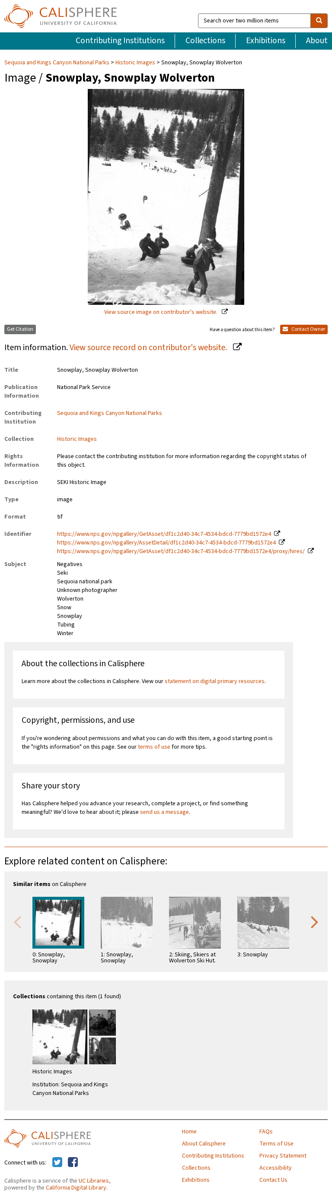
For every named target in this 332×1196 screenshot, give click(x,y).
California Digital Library (76, 1187)
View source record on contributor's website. (149, 348)
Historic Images (135, 62)
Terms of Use (276, 1144)
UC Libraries (94, 1181)
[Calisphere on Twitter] (57, 1163)
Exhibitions (265, 41)
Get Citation (20, 329)
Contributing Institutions (120, 41)
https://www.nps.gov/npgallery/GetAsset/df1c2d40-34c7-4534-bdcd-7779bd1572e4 (164, 534)
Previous (17, 921)
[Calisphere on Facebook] (73, 1163)
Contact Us (273, 1180)
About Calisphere (204, 1144)
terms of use (154, 747)
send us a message (164, 812)
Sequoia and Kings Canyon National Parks (57, 62)
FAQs (266, 1132)
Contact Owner (307, 329)
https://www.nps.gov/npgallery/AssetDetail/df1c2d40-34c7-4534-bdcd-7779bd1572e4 (166, 542)
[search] (319, 20)
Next (314, 921)
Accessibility (275, 1168)
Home (189, 1132)
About (317, 41)
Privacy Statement (282, 1156)
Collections (205, 41)
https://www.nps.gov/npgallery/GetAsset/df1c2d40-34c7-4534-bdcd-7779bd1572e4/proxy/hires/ (181, 551)
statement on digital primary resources (215, 681)
